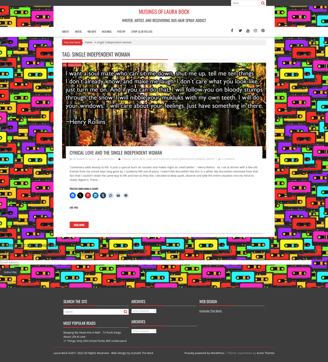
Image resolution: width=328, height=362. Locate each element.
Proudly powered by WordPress (204, 353)
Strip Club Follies (142, 31)
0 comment (228, 159)
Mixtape (92, 31)
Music (78, 31)
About (65, 31)
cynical (126, 159)
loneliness (138, 159)
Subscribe (10, 272)
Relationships (161, 159)
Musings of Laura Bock (164, 11)
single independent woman (188, 159)
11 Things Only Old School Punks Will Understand (95, 341)
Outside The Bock (210, 311)
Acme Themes (266, 353)
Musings (107, 31)
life (64, 64)
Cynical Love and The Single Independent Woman (116, 152)
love (149, 159)
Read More (79, 225)
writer (210, 159)
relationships (74, 64)
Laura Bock (107, 159)
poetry (121, 31)
